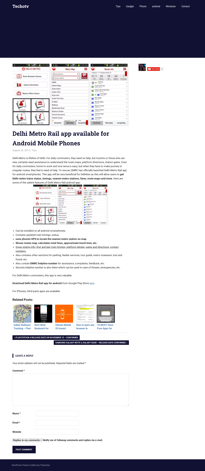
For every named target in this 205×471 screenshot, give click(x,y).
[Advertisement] (102, 35)
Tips (118, 6)
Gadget (130, 6)
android (156, 6)
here (91, 283)
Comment (18, 370)
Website (16, 431)
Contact (185, 6)
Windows (171, 6)
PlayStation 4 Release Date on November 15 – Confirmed (46, 338)
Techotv (20, 6)
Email (16, 422)
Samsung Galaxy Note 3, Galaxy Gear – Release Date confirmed (90, 343)
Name (16, 413)
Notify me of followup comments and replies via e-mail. (72, 440)
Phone (143, 6)
